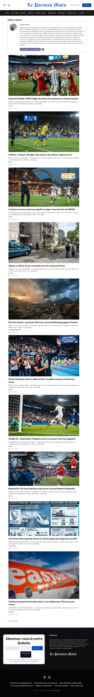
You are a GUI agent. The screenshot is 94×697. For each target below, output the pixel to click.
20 (12, 621)
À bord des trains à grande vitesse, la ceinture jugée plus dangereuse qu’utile (42, 538)
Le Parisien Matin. (55, 690)
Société (81, 13)
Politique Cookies (61, 686)
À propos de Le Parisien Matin (21, 683)
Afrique (31, 13)
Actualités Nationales (14, 329)
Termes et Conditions (44, 686)
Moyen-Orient (40, 13)
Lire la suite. (38, 103)
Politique (14, 13)
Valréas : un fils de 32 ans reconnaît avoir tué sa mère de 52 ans (36, 266)
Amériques (52, 13)
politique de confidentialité (31, 661)
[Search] (88, 13)
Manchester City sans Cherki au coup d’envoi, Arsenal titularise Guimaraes (41, 488)
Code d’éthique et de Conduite (46, 683)
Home (7, 13)
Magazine (86, 5)
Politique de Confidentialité (22, 686)
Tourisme (11, 612)
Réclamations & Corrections (71, 683)
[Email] (42, 49)
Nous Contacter (77, 686)
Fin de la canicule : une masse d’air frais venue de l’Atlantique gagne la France (43, 322)
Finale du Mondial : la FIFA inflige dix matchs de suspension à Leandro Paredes (43, 98)
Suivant (15, 621)
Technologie (72, 13)
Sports (10, 106)
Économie (61, 13)
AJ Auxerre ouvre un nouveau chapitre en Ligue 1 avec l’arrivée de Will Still (41, 209)
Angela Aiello (24, 24)
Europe (23, 13)
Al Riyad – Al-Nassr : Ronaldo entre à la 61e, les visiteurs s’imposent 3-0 (40, 155)
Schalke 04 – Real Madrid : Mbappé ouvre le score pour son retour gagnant (41, 439)
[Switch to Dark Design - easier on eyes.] (91, 13)
